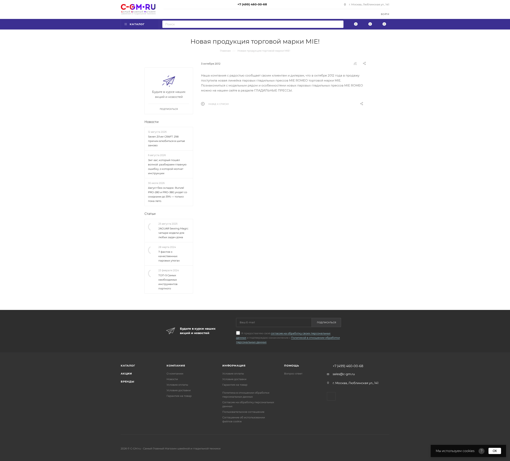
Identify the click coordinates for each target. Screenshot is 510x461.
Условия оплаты (177, 384)
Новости (151, 122)
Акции (126, 373)
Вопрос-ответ (293, 373)
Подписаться (326, 322)
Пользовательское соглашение (243, 411)
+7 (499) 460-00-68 (252, 4)
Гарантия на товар (179, 395)
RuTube (331, 396)
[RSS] (355, 63)
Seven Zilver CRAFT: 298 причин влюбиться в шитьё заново (166, 141)
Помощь (291, 365)
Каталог (128, 365)
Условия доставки (179, 390)
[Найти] (339, 24)
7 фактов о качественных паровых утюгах (169, 256)
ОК (495, 451)
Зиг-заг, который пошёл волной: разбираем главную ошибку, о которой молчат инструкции (167, 166)
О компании (175, 373)
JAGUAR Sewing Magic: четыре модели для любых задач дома (173, 233)
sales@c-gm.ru (344, 374)
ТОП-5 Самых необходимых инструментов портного (168, 282)
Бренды (127, 381)
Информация (234, 365)
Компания (176, 365)
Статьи (150, 214)
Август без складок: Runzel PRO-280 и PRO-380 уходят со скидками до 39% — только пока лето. (167, 194)
